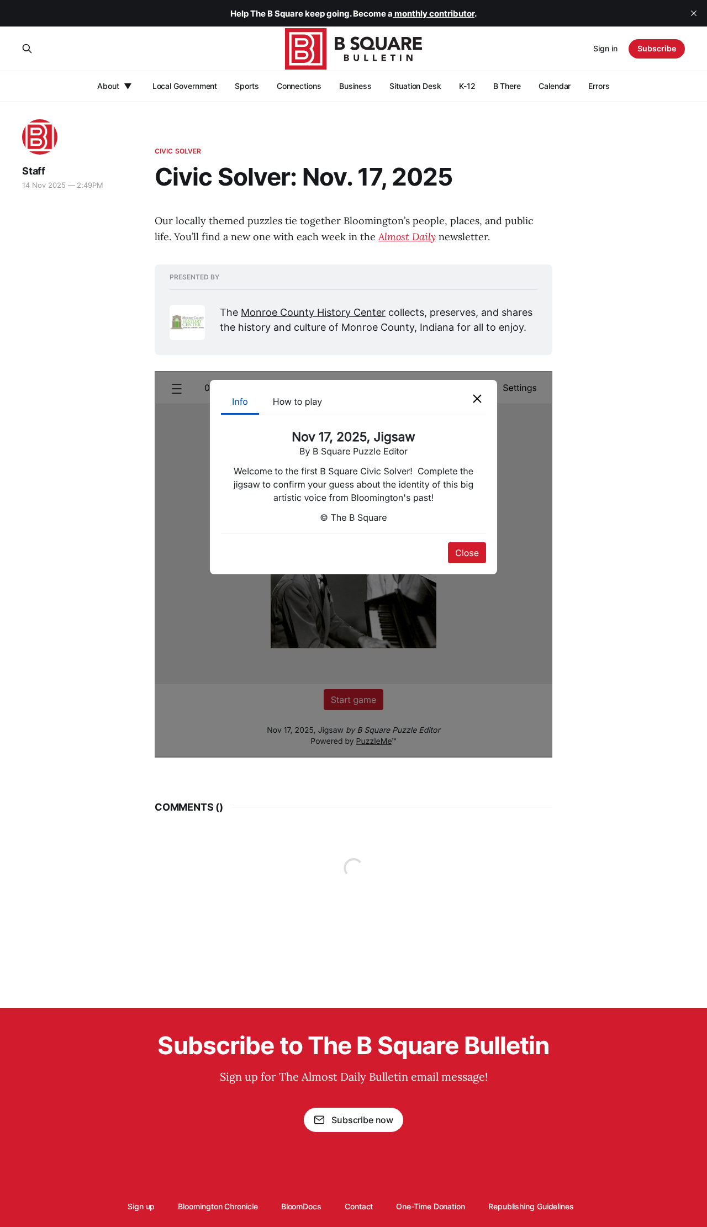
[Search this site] (27, 48)
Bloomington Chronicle (217, 1206)
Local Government (185, 86)
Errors (599, 86)
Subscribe (656, 48)
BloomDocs (301, 1206)
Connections (299, 86)
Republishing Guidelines (531, 1206)
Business (355, 86)
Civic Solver (178, 151)
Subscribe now (362, 1119)
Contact (359, 1206)
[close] (694, 13)
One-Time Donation (430, 1206)
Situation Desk (415, 86)
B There (507, 86)
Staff (33, 171)
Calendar (555, 86)
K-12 (467, 86)
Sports (247, 86)
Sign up (141, 1206)
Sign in (605, 48)
